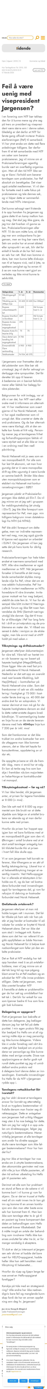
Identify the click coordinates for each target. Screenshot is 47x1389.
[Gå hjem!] (5, 39)
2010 (16, 61)
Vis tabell (6, 284)
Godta (23, 1381)
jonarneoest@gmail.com (12, 1314)
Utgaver (9, 61)
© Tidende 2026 (8, 72)
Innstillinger (38, 1387)
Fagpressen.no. (16, 1371)
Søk (37, 37)
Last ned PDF (39, 70)
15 (20, 61)
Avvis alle (13, 1381)
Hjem (4, 61)
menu (43, 37)
